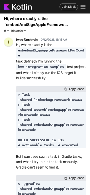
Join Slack (69, 6)
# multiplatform (15, 31)
